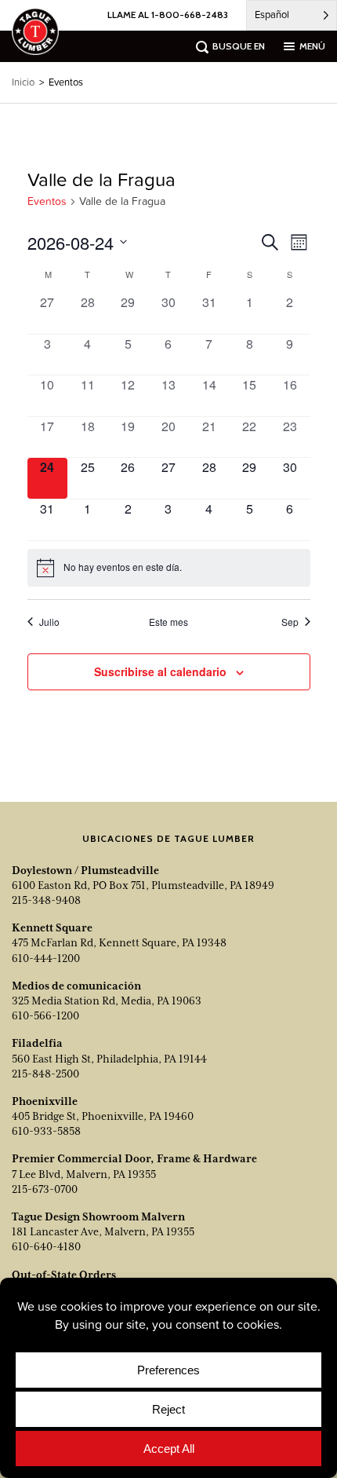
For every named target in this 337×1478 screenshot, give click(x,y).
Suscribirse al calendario (160, 671)
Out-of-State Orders (64, 1274)
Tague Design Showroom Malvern (98, 1216)
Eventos (47, 201)
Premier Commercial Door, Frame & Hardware (134, 1158)
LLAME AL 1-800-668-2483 (167, 14)
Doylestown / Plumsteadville (85, 870)
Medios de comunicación (76, 985)
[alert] (168, 568)
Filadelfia (37, 1043)
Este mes (168, 622)
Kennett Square (52, 927)
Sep (290, 622)
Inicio (23, 82)
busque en (238, 46)
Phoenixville (45, 1101)
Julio (49, 622)
